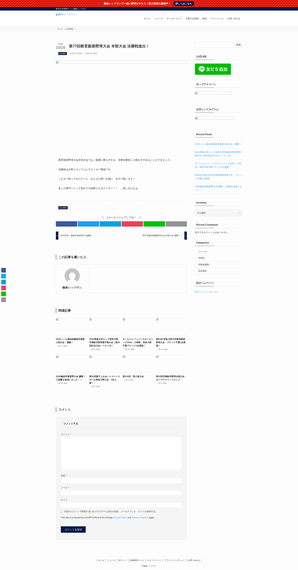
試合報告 (62, 53)
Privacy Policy (120, 517)
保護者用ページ (137, 560)
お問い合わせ (194, 560)
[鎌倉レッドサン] (66, 18)
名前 (64, 475)
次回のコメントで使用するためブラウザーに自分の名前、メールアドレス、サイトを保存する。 (111, 511)
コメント (66, 434)
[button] (66, 224)
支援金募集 (203, 264)
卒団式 (201, 258)
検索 (238, 45)
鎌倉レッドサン (72, 287)
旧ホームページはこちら (207, 291)
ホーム (101, 560)
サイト (64, 500)
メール (65, 487)
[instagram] (228, 9)
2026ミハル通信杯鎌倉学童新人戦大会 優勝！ (218, 144)
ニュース (202, 251)
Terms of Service (140, 517)
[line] (232, 9)
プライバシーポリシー (175, 560)
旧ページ (123, 560)
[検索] (240, 9)
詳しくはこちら (184, 3)
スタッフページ (154, 560)
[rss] (236, 9)
